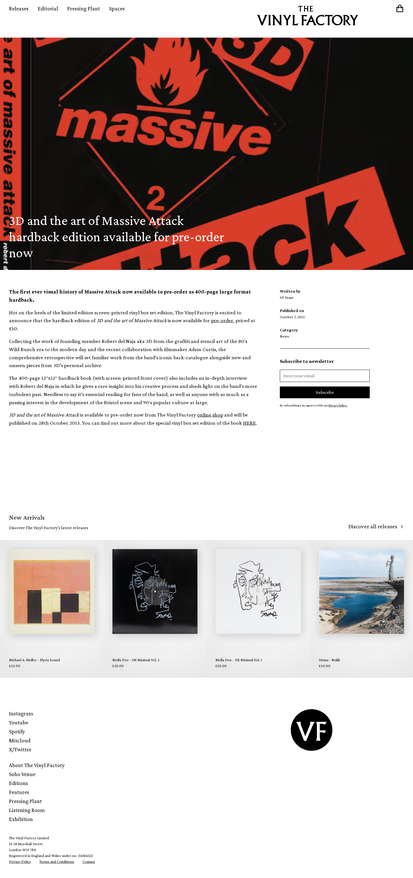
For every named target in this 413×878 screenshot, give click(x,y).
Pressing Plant (83, 8)
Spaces (117, 8)
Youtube (18, 722)
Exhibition (21, 819)
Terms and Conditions (56, 861)
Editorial (48, 8)
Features (19, 792)
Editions (18, 783)
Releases (19, 8)
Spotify (17, 731)
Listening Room (27, 810)
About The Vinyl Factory (37, 765)
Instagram (21, 713)
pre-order (222, 320)
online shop (210, 415)
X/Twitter (20, 749)
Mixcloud (20, 740)
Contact (89, 861)
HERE (249, 423)
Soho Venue (22, 774)
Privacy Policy (20, 861)
